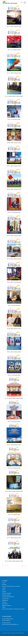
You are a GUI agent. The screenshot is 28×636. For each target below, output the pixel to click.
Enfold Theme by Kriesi (20, 632)
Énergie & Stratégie (6, 593)
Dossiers (4, 591)
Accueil (3, 582)
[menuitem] (21, 2)
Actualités (4, 584)
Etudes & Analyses (6, 595)
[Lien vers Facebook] (23, 634)
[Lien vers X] (25, 634)
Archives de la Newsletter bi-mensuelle (11, 586)
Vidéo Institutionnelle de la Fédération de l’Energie (13, 609)
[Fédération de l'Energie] (11, 2)
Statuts (3, 607)
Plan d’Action (5, 603)
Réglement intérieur (6, 605)
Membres (4, 602)
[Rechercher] (21, 2)
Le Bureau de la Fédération (8, 596)
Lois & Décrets (5, 598)
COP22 (3, 589)
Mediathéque (5, 600)
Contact (4, 588)
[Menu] (24, 2)
